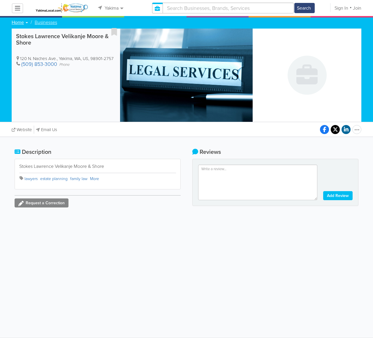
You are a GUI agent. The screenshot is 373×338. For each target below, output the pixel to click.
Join (357, 8)
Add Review (338, 196)
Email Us (49, 129)
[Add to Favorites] (114, 32)
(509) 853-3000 (39, 64)
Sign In (341, 8)
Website (24, 129)
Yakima (111, 8)
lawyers (31, 179)
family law (78, 179)
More (94, 179)
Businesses (46, 22)
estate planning (54, 179)
